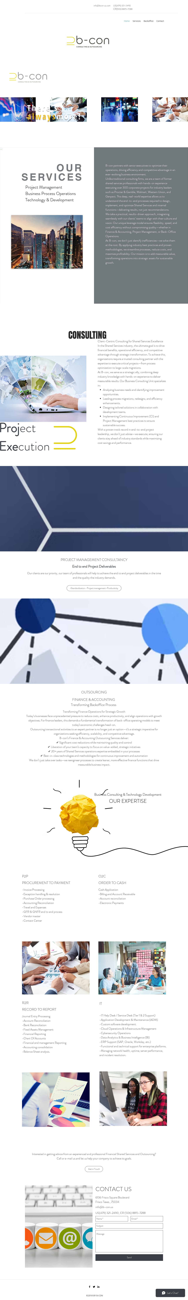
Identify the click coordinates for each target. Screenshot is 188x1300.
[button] (94, 588)
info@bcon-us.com (102, 5)
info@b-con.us (104, 1207)
